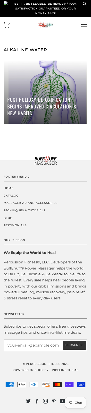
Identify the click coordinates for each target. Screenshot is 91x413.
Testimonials (15, 225)
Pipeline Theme (65, 370)
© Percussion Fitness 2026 (46, 364)
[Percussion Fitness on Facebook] (37, 402)
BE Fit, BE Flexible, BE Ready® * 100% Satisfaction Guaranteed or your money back (45, 8)
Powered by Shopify (31, 370)
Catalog (11, 195)
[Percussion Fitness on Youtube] (62, 402)
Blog (8, 218)
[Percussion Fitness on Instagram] (45, 402)
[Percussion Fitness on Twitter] (28, 402)
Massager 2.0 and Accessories (31, 203)
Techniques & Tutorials (25, 210)
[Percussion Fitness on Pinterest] (54, 402)
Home (8, 188)
